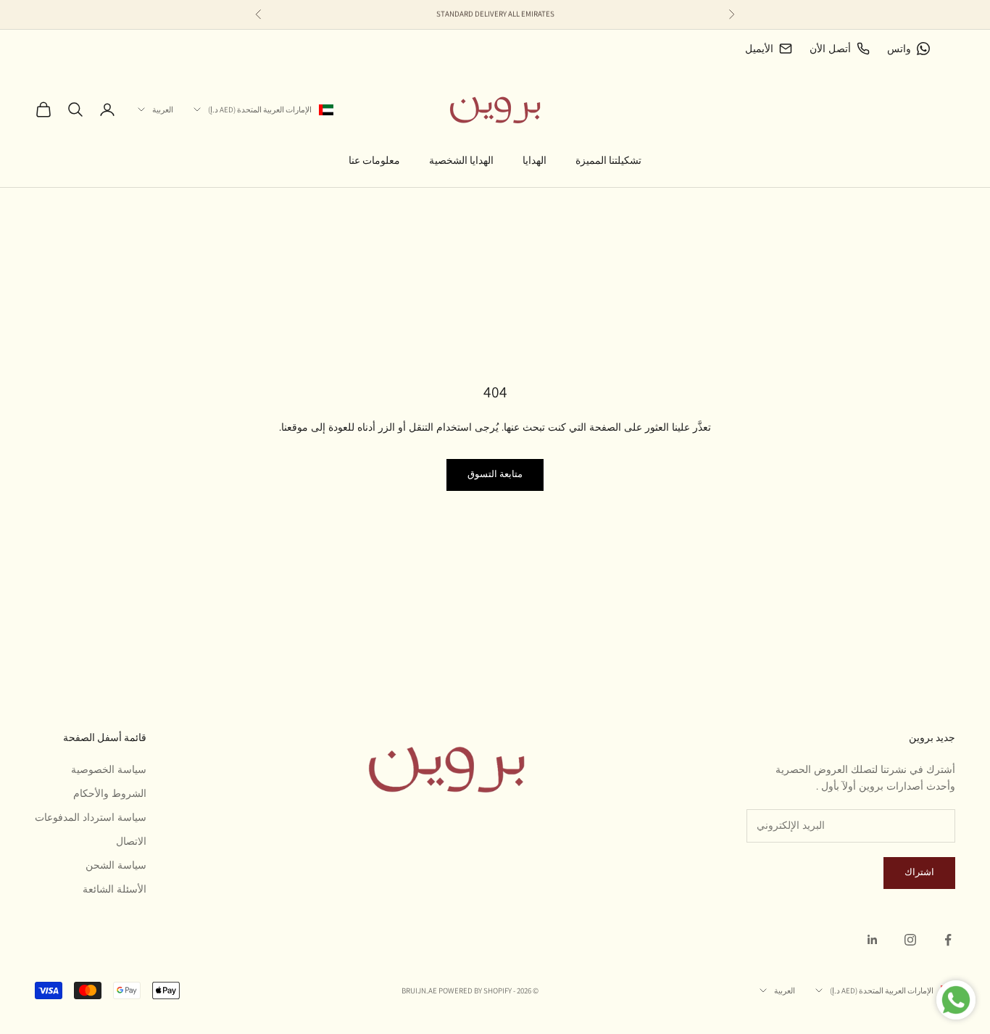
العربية (162, 109)
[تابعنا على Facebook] (948, 939)
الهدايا (534, 160)
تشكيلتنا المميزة (608, 160)
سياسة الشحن (116, 865)
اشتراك (919, 872)
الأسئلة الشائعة (114, 889)
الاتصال (131, 841)
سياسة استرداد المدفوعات (90, 817)
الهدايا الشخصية (461, 160)
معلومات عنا (374, 160)
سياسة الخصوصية (108, 770)
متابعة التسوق (495, 474)
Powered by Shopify (475, 990)
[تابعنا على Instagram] (910, 939)
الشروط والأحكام (109, 794)
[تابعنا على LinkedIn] (872, 939)
